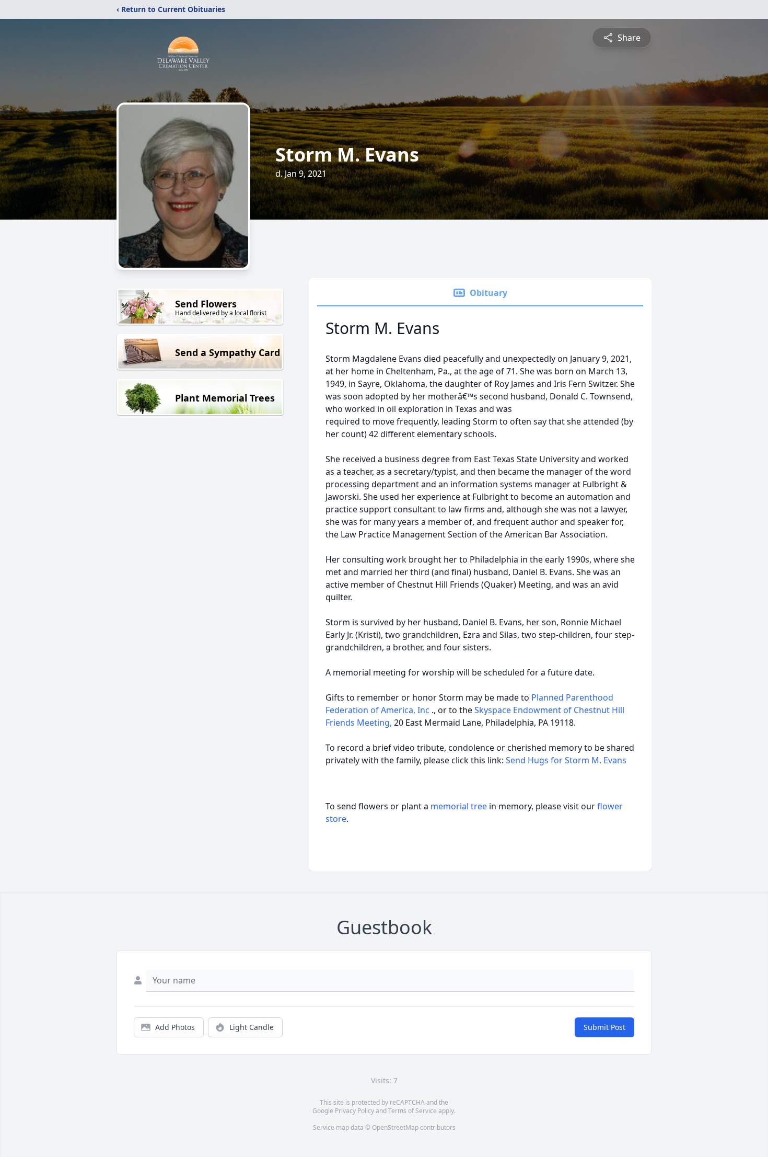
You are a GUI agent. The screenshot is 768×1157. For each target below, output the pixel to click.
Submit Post (604, 1027)
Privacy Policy (354, 1110)
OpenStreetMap (395, 1127)
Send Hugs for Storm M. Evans (566, 760)
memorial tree (458, 806)
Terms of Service (412, 1110)
